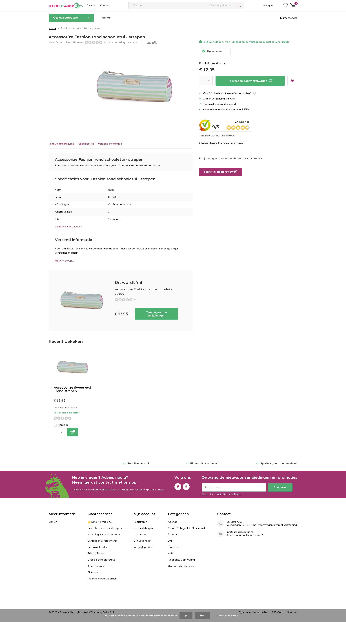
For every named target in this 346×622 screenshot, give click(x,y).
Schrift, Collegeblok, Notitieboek (186, 528)
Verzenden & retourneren (102, 540)
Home (52, 28)
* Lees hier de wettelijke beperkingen (221, 494)
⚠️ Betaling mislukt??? (100, 521)
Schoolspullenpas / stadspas (105, 528)
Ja (186, 615)
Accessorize (63, 42)
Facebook (177, 486)
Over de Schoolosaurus (101, 559)
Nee (202, 615)
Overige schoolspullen (181, 566)
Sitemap (93, 572)
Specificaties (86, 143)
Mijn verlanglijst (142, 540)
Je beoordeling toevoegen (123, 42)
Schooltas (174, 534)
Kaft (170, 553)
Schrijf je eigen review (219, 171)
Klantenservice (288, 17)
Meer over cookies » (227, 615)
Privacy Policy (96, 553)
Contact (104, 5)
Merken (106, 17)
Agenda (173, 521)
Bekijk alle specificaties (68, 226)
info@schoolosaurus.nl (240, 532)
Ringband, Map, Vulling (181, 559)
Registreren (140, 521)
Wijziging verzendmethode (104, 534)
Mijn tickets (140, 534)
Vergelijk (63, 424)
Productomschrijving (61, 143)
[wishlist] (285, 5)
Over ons (92, 5)
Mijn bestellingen (143, 528)
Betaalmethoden (98, 547)
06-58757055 (234, 521)
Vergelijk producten (145, 547)
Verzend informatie (110, 143)
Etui (170, 540)
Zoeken (239, 5)
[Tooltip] (254, 94)
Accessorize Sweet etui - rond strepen (72, 389)
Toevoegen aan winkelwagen (156, 314)
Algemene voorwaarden (102, 578)
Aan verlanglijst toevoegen (292, 81)
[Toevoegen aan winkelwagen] (72, 432)
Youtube (186, 486)
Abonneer (280, 487)
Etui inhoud (174, 547)
